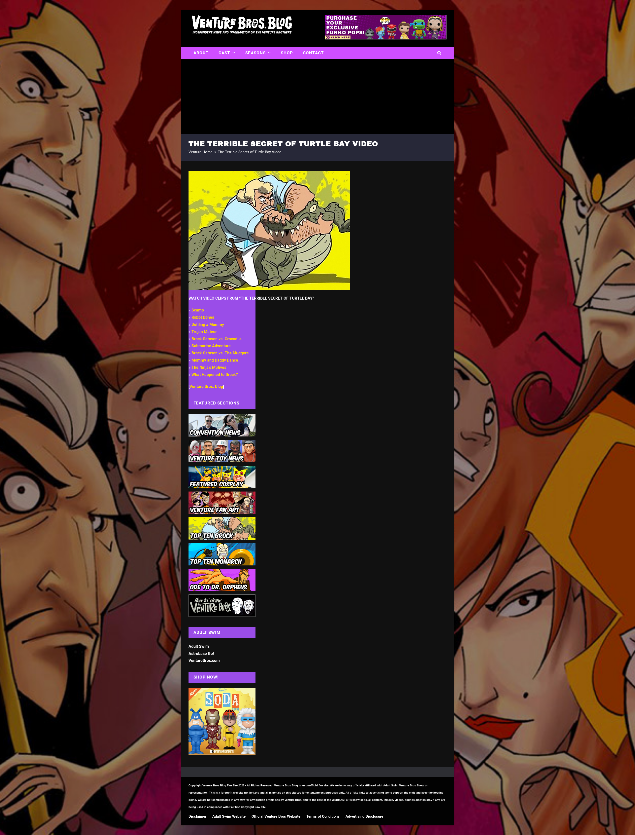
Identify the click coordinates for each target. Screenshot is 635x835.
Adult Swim (199, 646)
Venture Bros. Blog (206, 386)
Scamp (197, 310)
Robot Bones (202, 317)
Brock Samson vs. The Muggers (220, 353)
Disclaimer (197, 816)
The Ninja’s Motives (208, 367)
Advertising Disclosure (364, 816)
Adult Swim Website (229, 816)
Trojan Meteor (204, 331)
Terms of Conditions (323, 816)
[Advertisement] (317, 96)
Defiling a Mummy (207, 324)
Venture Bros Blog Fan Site (220, 785)
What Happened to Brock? (214, 374)
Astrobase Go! (201, 653)
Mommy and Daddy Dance (214, 360)
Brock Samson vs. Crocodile (216, 339)
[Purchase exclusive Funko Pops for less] (385, 37)
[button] (439, 53)
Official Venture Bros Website (276, 816)
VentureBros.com (204, 660)
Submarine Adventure (211, 345)
